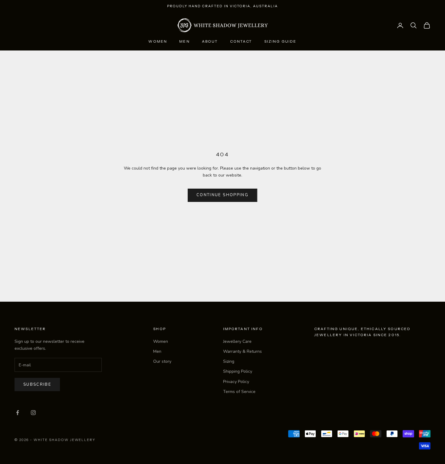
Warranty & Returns (242, 351)
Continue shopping (222, 195)
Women (157, 41)
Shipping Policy (237, 371)
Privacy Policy (236, 382)
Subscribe (37, 384)
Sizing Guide (280, 41)
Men (184, 41)
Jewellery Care (237, 341)
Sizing (228, 361)
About (210, 41)
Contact (241, 41)
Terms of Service (239, 391)
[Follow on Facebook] (18, 413)
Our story (162, 361)
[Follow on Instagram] (33, 413)
